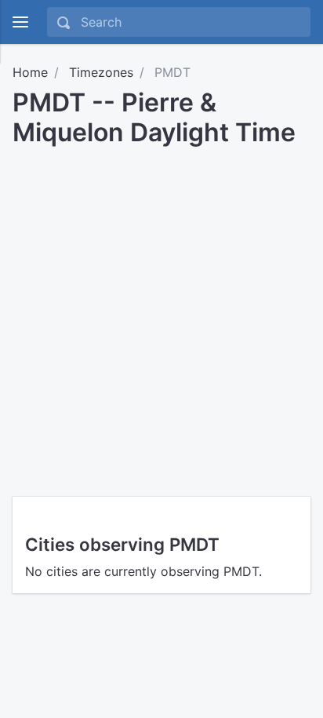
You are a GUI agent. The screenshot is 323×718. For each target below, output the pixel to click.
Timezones (101, 72)
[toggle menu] (20, 22)
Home (30, 72)
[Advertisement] (161, 316)
